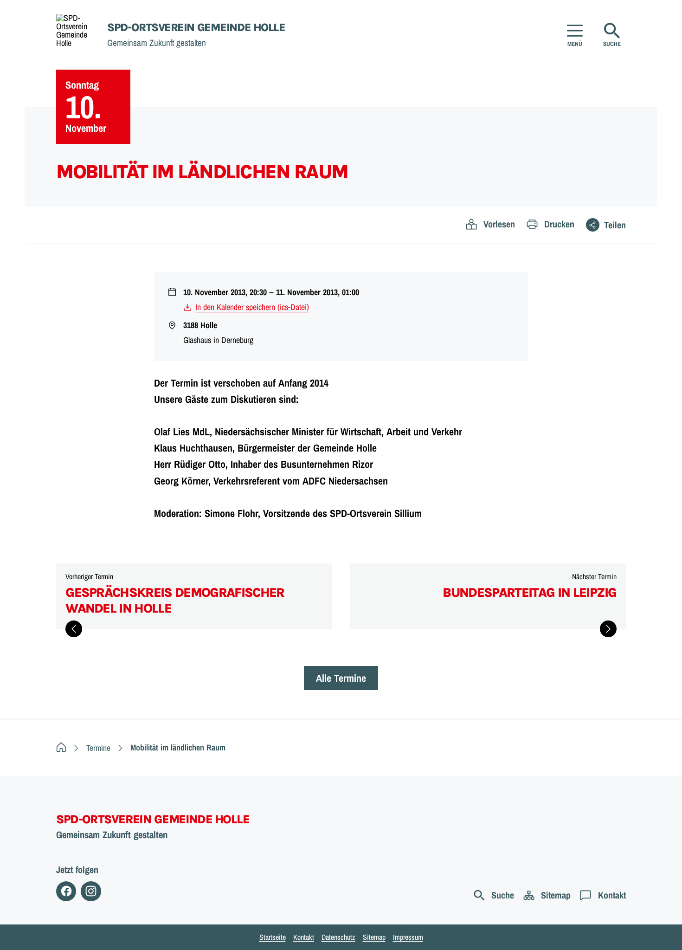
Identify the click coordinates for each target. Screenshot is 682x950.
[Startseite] (61, 748)
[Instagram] (91, 891)
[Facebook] (66, 891)
